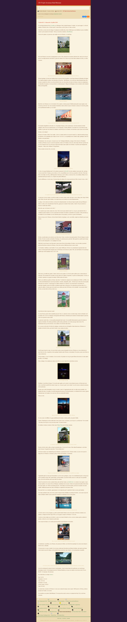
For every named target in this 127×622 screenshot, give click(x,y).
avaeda (68, 618)
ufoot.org (59, 618)
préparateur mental (58, 14)
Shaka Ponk (59, 425)
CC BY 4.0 (84, 620)
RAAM (66, 171)
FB (83, 16)
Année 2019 (59, 11)
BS (85, 16)
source (51, 574)
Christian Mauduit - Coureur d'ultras (46, 11)
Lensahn (53, 25)
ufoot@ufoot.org (78, 620)
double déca (70, 482)
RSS (88, 16)
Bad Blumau (69, 31)
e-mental (64, 618)
